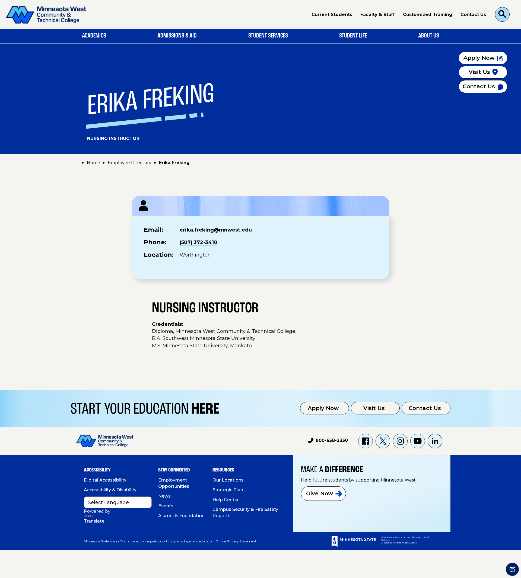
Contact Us (473, 14)
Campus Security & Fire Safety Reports (245, 512)
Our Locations (228, 480)
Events (165, 505)
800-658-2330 (328, 441)
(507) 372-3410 (198, 242)
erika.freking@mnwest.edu (216, 230)
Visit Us (374, 408)
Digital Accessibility (105, 480)
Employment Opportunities (173, 483)
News (164, 496)
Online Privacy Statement (235, 541)
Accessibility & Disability (110, 489)
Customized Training (427, 14)
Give (319, 493)
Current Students (332, 14)
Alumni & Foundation (181, 515)
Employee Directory (129, 162)
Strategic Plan (227, 489)
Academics (94, 36)
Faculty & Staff (377, 14)
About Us (428, 36)
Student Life (353, 36)
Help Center (225, 499)
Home (93, 162)
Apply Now (323, 408)
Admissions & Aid (177, 36)
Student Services (268, 36)
